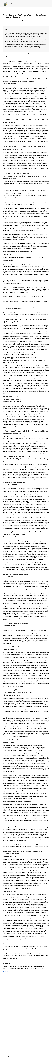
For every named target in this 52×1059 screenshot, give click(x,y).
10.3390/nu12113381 (40, 970)
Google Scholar (6, 971)
